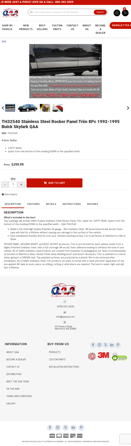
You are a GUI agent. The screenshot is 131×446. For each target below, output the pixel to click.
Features (33, 204)
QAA (4, 41)
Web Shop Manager (101, 442)
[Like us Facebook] (93, 345)
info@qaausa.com (65, 317)
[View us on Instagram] (99, 345)
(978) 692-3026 (65, 306)
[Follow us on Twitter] (105, 345)
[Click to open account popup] (117, 13)
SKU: (4, 133)
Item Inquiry (11, 194)
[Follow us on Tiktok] (111, 345)
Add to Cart (56, 183)
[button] (68, 12)
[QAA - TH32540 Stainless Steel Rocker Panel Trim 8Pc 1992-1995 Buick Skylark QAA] (65, 71)
